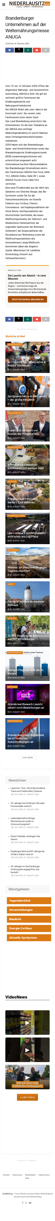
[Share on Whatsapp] (28, 50)
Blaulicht (15, 919)
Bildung (12, 482)
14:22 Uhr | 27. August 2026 (26, 809)
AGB (27, 1178)
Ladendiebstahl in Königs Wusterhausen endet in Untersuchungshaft (23, 821)
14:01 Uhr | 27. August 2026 (26, 827)
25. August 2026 (17, 678)
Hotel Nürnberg (35, 1197)
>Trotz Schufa (19, 1194)
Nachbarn (13, 550)
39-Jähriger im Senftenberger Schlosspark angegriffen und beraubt (25, 869)
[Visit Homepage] (29, 5)
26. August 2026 (17, 472)
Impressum (17, 1175)
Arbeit (11, 584)
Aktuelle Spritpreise (23, 937)
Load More (27, 758)
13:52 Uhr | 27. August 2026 (26, 857)
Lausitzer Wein (33, 1194)
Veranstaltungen (21, 910)
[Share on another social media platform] (46, 50)
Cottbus (12, 687)
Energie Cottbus (20, 928)
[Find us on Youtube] (30, 1202)
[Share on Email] (37, 50)
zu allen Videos (27, 1097)
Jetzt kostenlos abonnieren (28, 299)
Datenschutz (44, 1175)
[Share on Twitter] (19, 50)
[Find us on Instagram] (26, 1202)
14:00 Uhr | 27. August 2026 (26, 842)
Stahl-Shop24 (46, 1194)
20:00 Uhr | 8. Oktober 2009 (17, 43)
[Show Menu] (3, 4)
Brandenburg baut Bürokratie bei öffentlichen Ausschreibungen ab (26, 739)
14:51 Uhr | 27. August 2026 (26, 794)
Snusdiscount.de (21, 1197)
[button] (27, 1022)
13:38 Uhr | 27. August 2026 (26, 876)
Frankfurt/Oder (16, 516)
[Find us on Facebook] (22, 1202)
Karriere (6, 1175)
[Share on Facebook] (9, 50)
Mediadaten (30, 1175)
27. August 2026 (17, 370)
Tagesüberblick (20, 900)
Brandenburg (15, 345)
